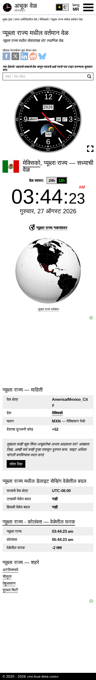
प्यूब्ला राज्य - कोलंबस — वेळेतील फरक (39, 522)
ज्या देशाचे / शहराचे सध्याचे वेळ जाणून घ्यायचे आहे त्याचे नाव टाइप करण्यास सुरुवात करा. (47, 68)
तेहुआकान (9, 583)
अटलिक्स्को (10, 570)
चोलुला (7, 576)
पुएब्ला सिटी (10, 590)
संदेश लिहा (16, 464)
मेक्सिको (57, 413)
